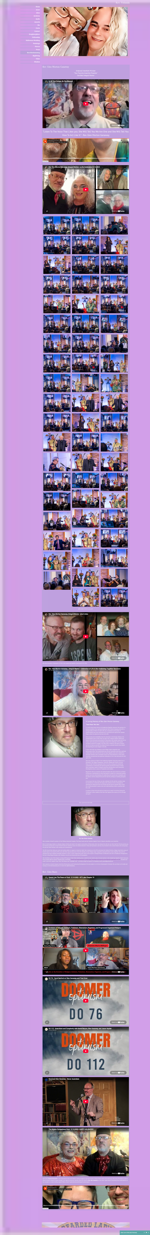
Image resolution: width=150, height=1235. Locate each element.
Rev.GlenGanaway (33, 52)
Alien (38, 13)
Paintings (36, 43)
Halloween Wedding (33, 40)
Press (38, 49)
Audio (38, 19)
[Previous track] (144, 1232)
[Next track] (148, 1232)
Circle (38, 28)
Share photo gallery (86, 609)
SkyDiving (36, 55)
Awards (37, 22)
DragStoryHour (34, 34)
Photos (37, 46)
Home (38, 6)
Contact (37, 31)
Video (38, 59)
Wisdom (37, 62)
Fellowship (36, 37)
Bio (39, 25)
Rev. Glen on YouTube (85, 802)
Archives (37, 16)
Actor (38, 10)
